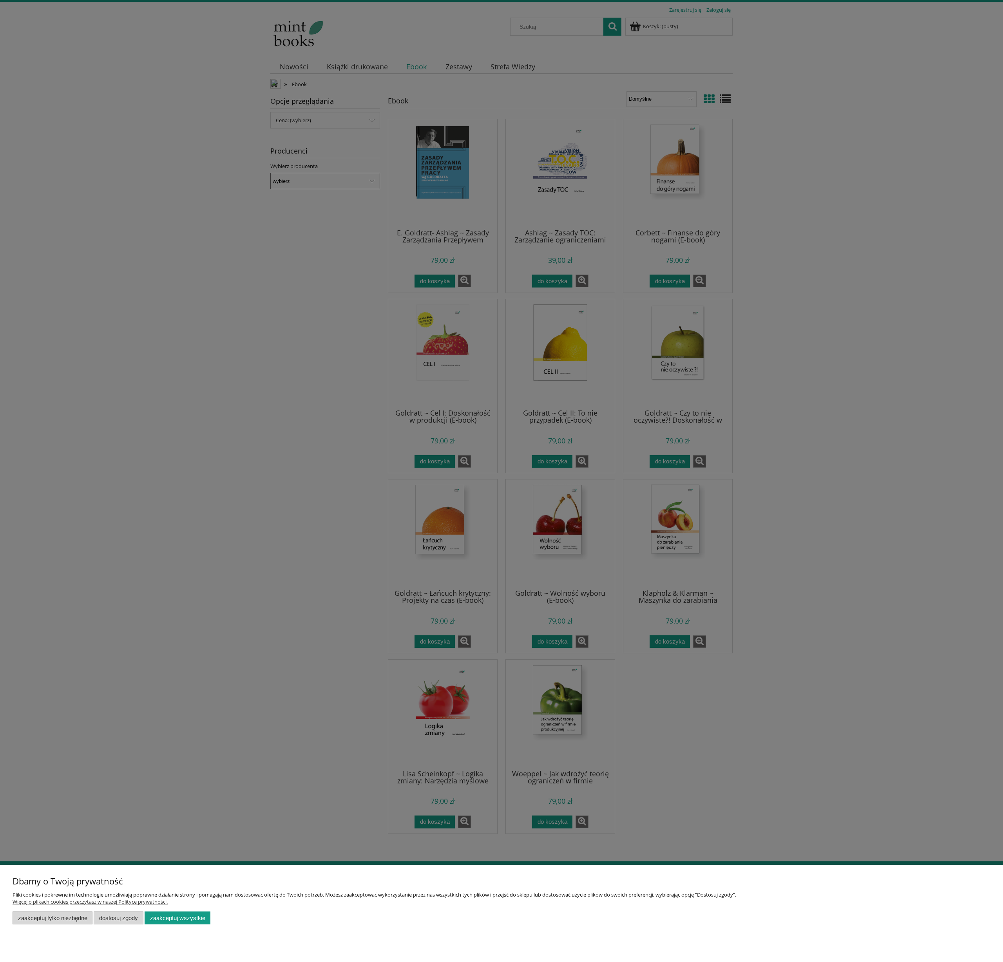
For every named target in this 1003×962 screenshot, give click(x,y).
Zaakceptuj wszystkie (177, 918)
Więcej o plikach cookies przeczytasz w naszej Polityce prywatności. (90, 901)
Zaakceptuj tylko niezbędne (52, 918)
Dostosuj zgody (118, 918)
